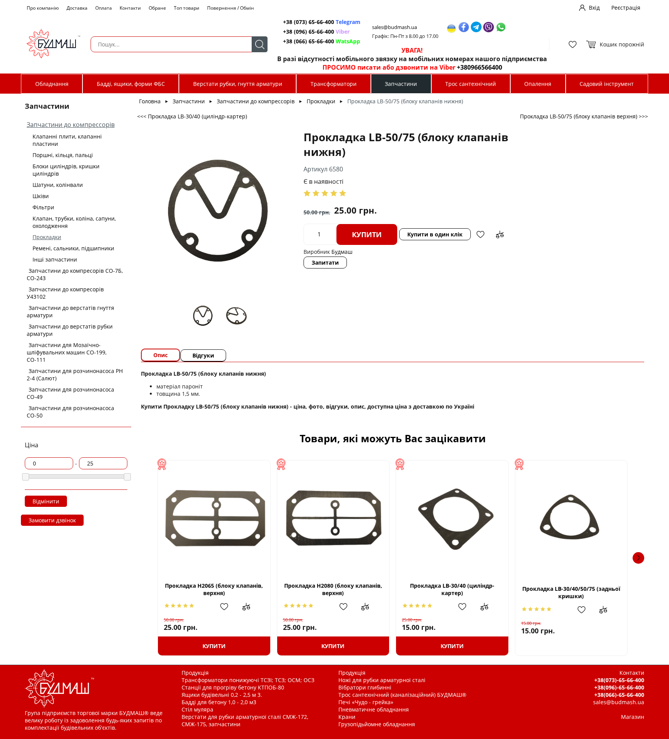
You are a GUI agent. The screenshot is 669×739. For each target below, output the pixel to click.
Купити (367, 234)
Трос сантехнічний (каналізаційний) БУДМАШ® (402, 694)
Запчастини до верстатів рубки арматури (70, 330)
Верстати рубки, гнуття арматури (237, 83)
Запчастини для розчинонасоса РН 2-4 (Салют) (75, 374)
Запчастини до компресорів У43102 (65, 293)
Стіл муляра (197, 709)
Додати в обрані (480, 234)
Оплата (103, 8)
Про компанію (43, 8)
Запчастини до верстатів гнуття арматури (70, 311)
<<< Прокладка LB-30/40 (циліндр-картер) (192, 116)
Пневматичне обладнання (373, 709)
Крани (346, 716)
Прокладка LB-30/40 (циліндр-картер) (452, 589)
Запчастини (401, 83)
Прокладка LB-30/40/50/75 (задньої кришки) (571, 592)
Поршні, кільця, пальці (63, 155)
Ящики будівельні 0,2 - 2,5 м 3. (222, 694)
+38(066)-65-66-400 (619, 694)
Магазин (632, 716)
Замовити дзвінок (52, 520)
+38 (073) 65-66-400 (321, 22)
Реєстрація (625, 7)
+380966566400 (479, 67)
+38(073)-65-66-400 (619, 680)
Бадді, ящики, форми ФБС (131, 83)
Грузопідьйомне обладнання (376, 724)
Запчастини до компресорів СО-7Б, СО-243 (75, 274)
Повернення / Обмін (230, 8)
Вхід (594, 7)
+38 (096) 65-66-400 (316, 31)
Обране (157, 8)
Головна (150, 101)
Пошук (260, 44)
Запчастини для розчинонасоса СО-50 (70, 411)
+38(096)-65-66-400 (619, 687)
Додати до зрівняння (500, 234)
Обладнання (52, 83)
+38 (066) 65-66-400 (321, 41)
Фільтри (43, 207)
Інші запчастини (55, 259)
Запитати (325, 262)
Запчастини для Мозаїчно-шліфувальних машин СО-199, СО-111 (66, 352)
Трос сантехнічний (470, 83)
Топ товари (186, 8)
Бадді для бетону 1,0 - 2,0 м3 (219, 702)
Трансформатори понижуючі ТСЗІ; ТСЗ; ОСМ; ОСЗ (248, 680)
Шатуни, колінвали (58, 184)
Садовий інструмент (607, 83)
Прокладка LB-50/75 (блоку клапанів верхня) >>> (584, 116)
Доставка (77, 8)
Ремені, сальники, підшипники (73, 248)
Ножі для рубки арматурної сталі (381, 680)
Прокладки (47, 237)
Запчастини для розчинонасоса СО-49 (70, 393)
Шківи (41, 196)
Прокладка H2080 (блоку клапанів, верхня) (333, 589)
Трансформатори (333, 83)
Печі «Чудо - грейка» (365, 702)
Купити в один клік (435, 234)
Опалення (537, 83)
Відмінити (46, 501)
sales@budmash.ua (394, 27)
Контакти (130, 8)
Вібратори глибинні (364, 687)
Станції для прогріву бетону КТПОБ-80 (233, 687)
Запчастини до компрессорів (71, 124)
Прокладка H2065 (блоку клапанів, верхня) (214, 589)
